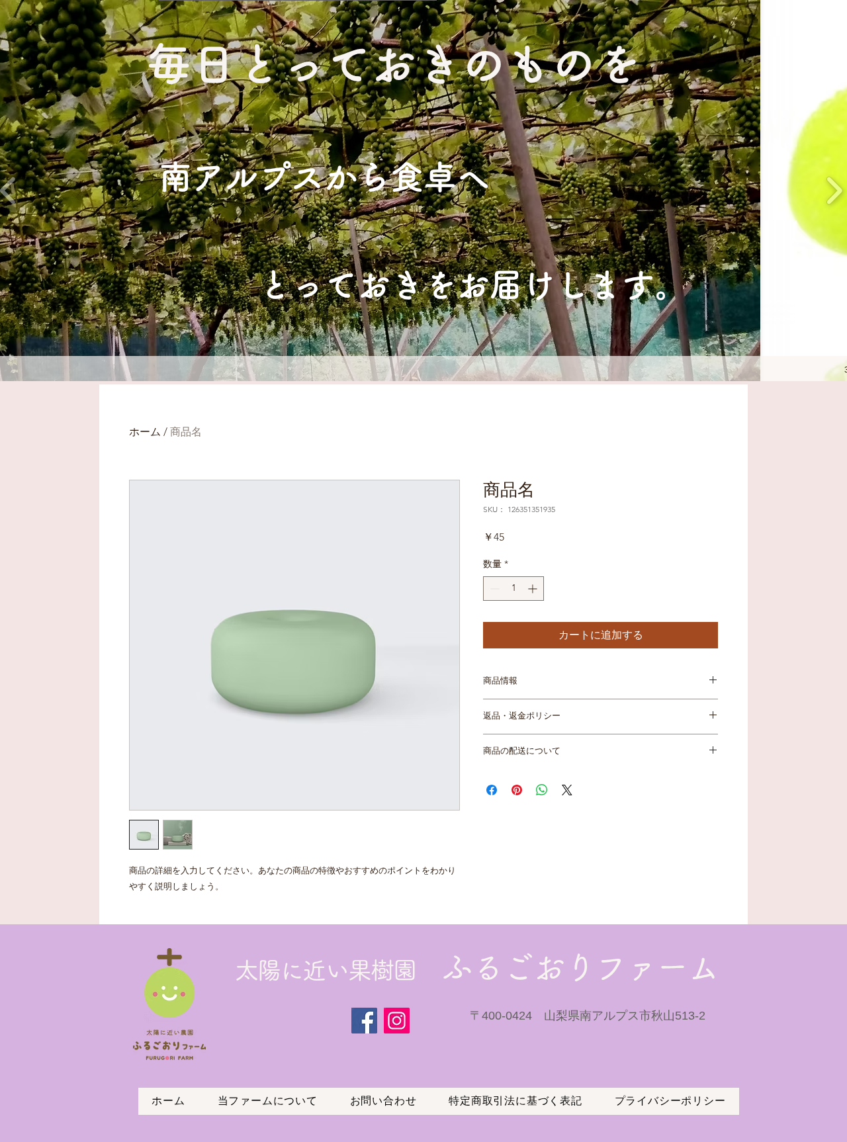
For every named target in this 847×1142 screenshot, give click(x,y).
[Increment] (533, 588)
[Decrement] (493, 588)
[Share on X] (567, 790)
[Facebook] (364, 1020)
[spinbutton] (513, 588)
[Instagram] (397, 1020)
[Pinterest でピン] (517, 790)
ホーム (145, 431)
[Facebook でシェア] (492, 790)
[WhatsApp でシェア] (542, 790)
